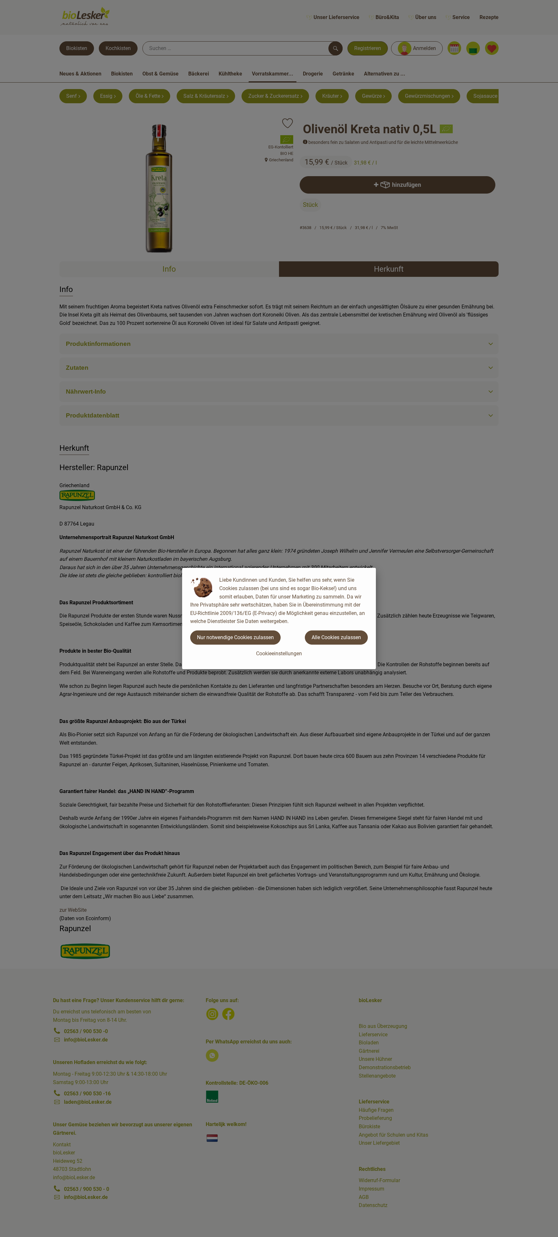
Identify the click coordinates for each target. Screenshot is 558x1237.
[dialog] (279, 618)
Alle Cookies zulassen (336, 637)
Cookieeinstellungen (279, 653)
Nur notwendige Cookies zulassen (235, 637)
